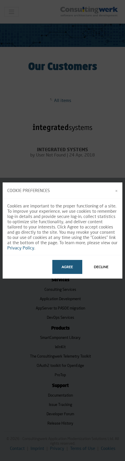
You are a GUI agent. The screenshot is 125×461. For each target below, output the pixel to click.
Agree (67, 267)
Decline (101, 267)
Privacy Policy (20, 247)
